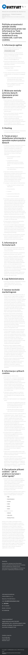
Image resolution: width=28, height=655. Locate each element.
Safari (8, 504)
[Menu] (25, 6)
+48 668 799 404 (5, 2)
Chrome (9, 501)
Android (9, 513)
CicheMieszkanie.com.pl (12, 649)
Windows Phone (10, 517)
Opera (8, 508)
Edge (8, 496)
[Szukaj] (22, 7)
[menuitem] (22, 7)
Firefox (8, 506)
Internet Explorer (11, 499)
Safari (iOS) (9, 515)
